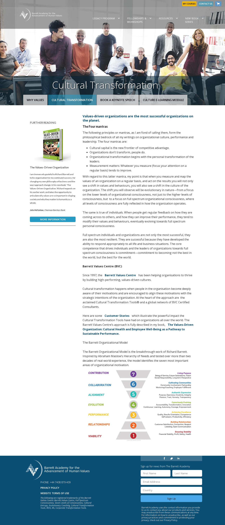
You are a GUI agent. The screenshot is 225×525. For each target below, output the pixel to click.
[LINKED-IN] (178, 458)
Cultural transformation (72, 100)
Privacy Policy (49, 487)
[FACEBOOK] (164, 458)
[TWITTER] (171, 458)
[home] (53, 18)
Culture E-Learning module (163, 100)
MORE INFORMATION (53, 219)
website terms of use (54, 493)
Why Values (35, 100)
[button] (218, 3)
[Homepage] (58, 469)
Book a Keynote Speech (117, 100)
